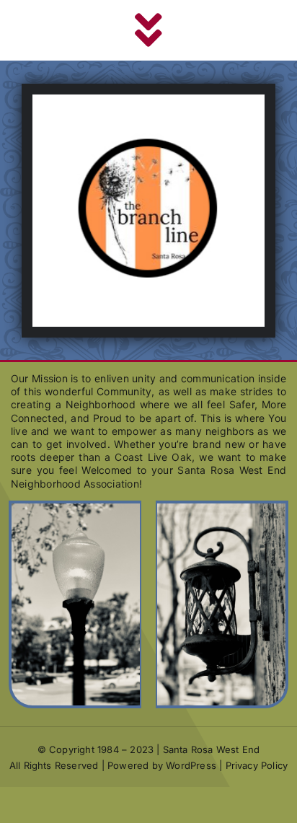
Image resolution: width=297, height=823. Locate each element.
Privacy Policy (257, 765)
